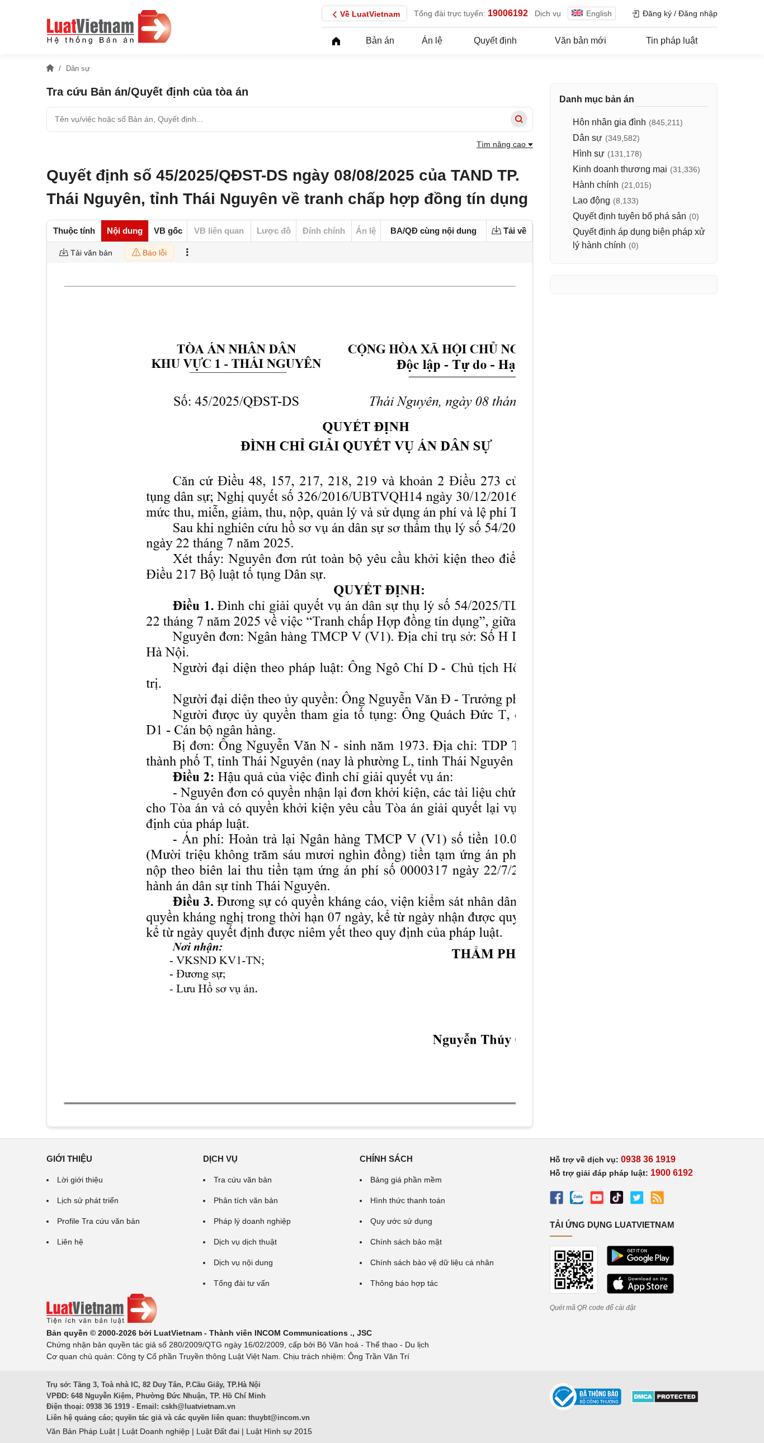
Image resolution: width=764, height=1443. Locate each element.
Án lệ (432, 40)
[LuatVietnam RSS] (657, 1199)
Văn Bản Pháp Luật (80, 1431)
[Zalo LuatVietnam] (576, 1199)
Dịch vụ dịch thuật (245, 1241)
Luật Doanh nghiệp (156, 1431)
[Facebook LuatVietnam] (556, 1199)
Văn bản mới (580, 40)
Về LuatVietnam (370, 14)
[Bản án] (109, 27)
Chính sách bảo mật (406, 1241)
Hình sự (589, 153)
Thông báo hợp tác (404, 1283)
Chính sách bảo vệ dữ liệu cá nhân (432, 1262)
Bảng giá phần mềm (406, 1179)
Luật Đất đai (217, 1431)
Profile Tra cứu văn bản (98, 1221)
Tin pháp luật (671, 40)
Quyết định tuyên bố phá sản (629, 216)
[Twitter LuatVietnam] (637, 1199)
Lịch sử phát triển (88, 1200)
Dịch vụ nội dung (243, 1262)
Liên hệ (70, 1241)
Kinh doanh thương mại (620, 169)
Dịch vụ (548, 13)
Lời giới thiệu (80, 1179)
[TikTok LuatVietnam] (617, 1199)
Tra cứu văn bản (243, 1179)
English (599, 13)
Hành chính (596, 185)
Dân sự (587, 138)
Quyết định (495, 40)
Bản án (380, 40)
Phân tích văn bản (246, 1200)
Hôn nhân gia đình (609, 122)
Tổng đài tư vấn (242, 1283)
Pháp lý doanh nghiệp (252, 1221)
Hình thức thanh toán (407, 1200)
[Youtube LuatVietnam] (596, 1199)
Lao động (591, 200)
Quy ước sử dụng (401, 1221)
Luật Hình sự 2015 (279, 1431)
